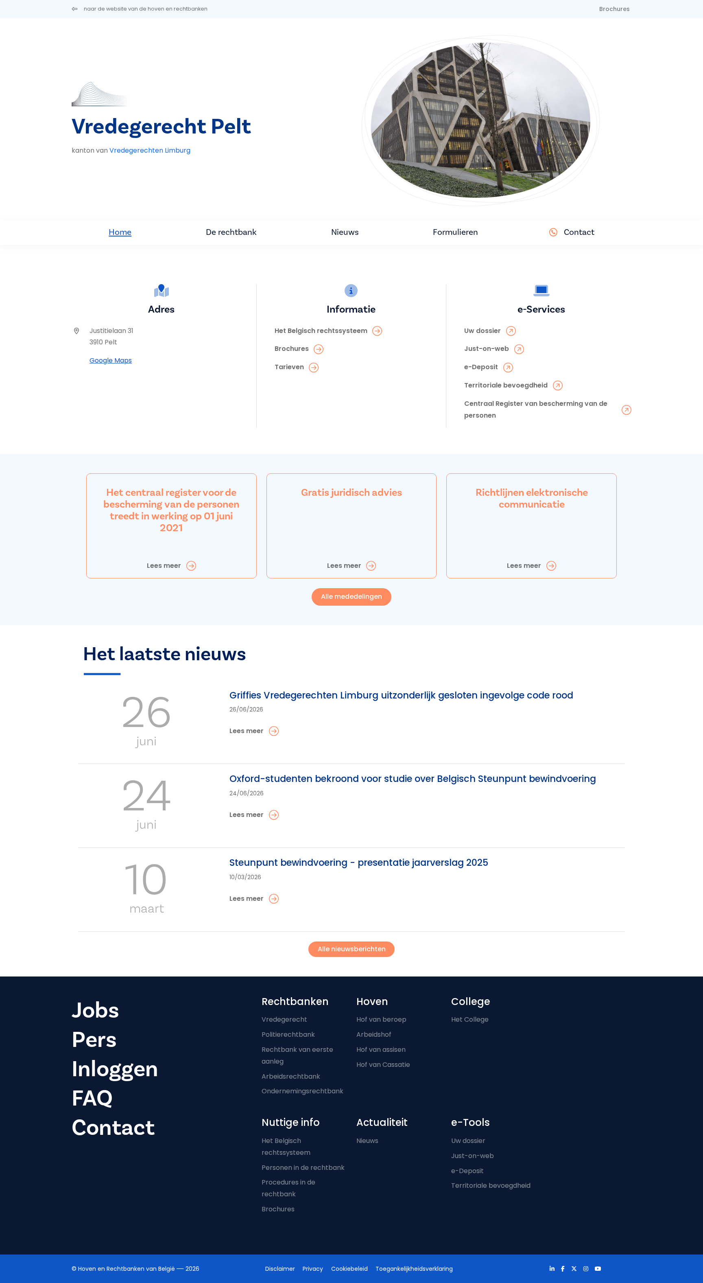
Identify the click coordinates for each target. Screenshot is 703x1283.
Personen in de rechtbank (303, 1167)
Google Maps (111, 360)
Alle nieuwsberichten (352, 949)
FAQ (92, 1098)
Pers (94, 1039)
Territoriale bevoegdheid (491, 1185)
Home (120, 232)
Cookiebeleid (349, 1269)
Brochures (614, 9)
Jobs (95, 1010)
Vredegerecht (284, 1019)
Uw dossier (468, 1140)
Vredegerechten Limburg (149, 150)
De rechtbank (231, 232)
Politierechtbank (288, 1034)
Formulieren (455, 232)
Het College (470, 1019)
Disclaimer (280, 1269)
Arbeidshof (373, 1034)
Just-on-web (472, 1155)
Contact (579, 232)
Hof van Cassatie (383, 1064)
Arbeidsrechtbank (291, 1076)
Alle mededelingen (351, 596)
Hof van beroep (381, 1019)
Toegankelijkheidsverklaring (414, 1269)
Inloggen (115, 1069)
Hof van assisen (381, 1049)
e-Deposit (467, 1171)
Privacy (313, 1269)
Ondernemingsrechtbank (302, 1091)
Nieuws (345, 232)
